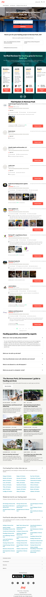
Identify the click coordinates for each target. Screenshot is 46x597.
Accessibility (22, 592)
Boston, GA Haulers (34, 489)
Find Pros (23, 26)
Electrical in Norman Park (8, 548)
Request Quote (37, 126)
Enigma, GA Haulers (21, 476)
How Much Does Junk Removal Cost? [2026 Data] (12, 405)
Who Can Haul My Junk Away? (11, 454)
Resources (5, 565)
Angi (25, 402)
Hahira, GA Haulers (21, 482)
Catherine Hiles (6, 452)
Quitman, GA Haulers (35, 487)
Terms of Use (19, 590)
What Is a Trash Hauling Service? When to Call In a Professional (32, 430)
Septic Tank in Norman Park (23, 525)
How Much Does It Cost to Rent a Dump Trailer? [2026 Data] (32, 405)
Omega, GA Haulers (7, 476)
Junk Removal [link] (12, 5)
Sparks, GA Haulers (7, 480)
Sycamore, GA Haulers (21, 487)
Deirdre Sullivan (27, 427)
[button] (11, 119)
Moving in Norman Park (22, 503)
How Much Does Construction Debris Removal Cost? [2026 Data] (12, 430)
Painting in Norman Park (22, 540)
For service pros (6, 561)
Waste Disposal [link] (6, 5)
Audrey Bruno (27, 452)
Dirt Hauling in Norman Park (9, 503)
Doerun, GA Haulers (7, 484)
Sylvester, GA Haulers (21, 478)
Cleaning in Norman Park (8, 542)
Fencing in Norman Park (22, 542)
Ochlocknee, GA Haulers (35, 478)
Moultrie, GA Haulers (7, 478)
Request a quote (6, 90)
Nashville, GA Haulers (21, 484)
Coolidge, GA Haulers (7, 491)
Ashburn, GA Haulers (34, 482)
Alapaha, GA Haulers (21, 489)
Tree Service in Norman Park (9, 531)
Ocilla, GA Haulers (34, 484)
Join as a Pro (37, 2)
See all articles (8, 386)
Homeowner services (7, 558)
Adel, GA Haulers (6, 489)
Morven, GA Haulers (21, 480)
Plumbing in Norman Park (8, 533)
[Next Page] (32, 328)
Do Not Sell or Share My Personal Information (23, 594)
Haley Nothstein (6, 427)
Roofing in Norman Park (8, 525)
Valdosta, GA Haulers (35, 491)
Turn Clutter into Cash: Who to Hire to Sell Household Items (33, 455)
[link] (4, 86)
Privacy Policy (26, 590)
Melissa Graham (6, 402)
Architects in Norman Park (22, 531)
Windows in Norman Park (22, 548)
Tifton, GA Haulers (7, 487)
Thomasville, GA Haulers (35, 480)
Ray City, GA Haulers (34, 476)
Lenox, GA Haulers (7, 482)
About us (4, 568)
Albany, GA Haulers (21, 491)
